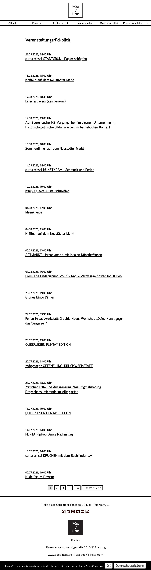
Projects (36, 23)
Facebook (81, 554)
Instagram (96, 554)
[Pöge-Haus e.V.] (75, 15)
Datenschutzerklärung (130, 566)
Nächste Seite (92, 488)
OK (109, 566)
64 (77, 488)
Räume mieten (84, 23)
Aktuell (12, 23)
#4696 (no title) (109, 23)
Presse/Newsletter (133, 23)
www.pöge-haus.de (60, 554)
